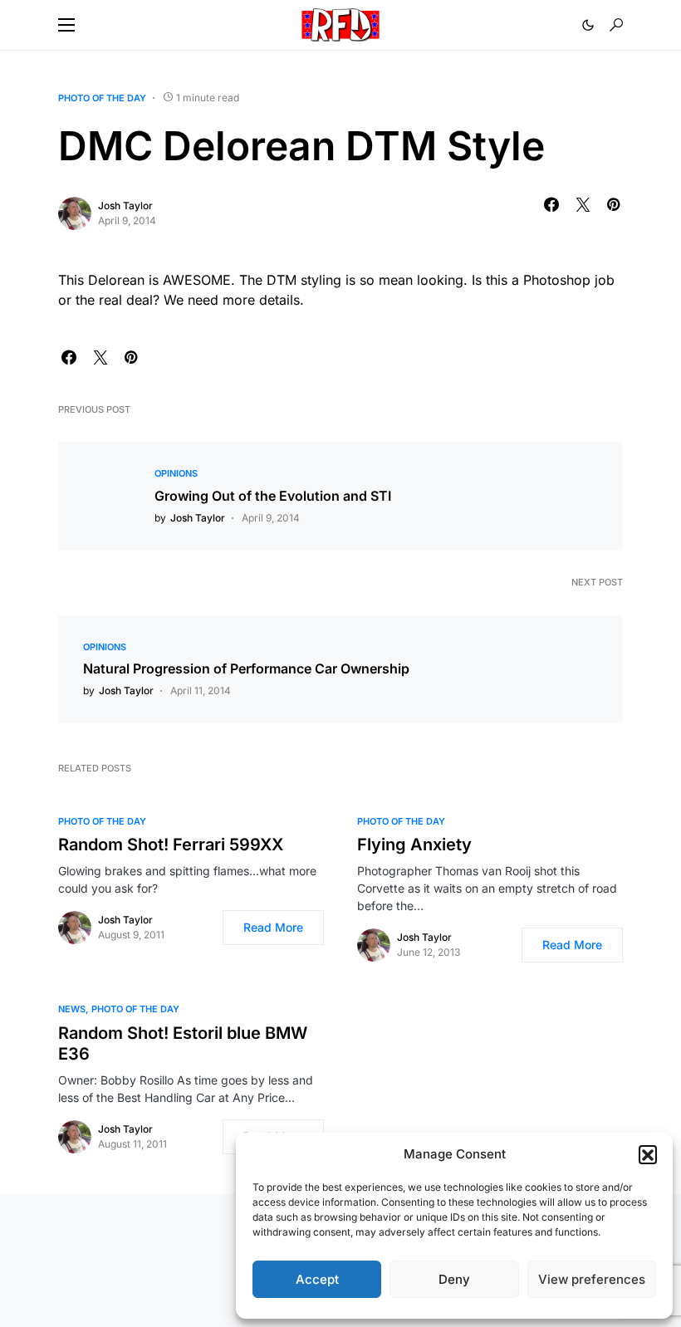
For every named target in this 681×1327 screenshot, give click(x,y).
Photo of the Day (102, 98)
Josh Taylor (125, 205)
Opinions (176, 473)
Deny (454, 1279)
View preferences (591, 1279)
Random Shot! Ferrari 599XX (170, 844)
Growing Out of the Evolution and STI (272, 495)
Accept (317, 1279)
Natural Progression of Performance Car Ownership (246, 668)
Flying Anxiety (414, 844)
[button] (647, 1154)
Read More (273, 927)
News (72, 1009)
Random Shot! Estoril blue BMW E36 (182, 1043)
